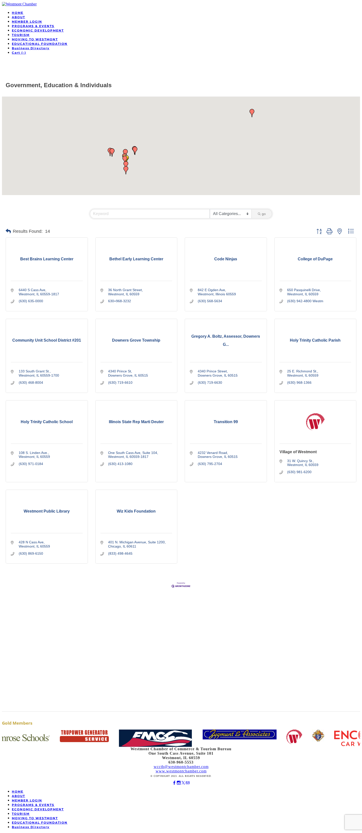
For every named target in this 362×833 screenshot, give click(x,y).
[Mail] (188, 783)
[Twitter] (183, 783)
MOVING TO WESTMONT (35, 39)
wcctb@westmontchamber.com (181, 767)
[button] (124, 160)
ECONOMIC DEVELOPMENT (38, 30)
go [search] (264, 214)
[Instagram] (179, 783)
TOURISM (21, 35)
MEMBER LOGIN (27, 21)
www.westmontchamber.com (181, 771)
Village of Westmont (298, 452)
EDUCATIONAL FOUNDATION (39, 44)
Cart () (19, 52)
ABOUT (18, 17)
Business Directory (30, 48)
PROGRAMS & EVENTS (33, 26)
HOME (17, 13)
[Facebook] (174, 783)
